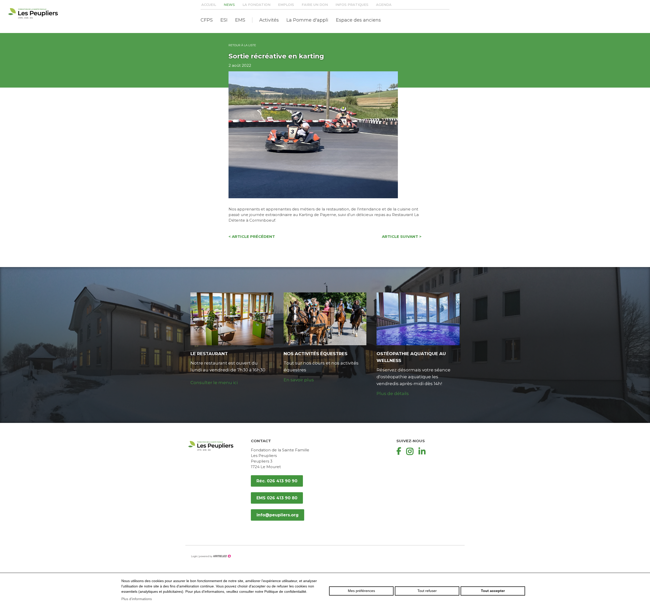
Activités (269, 20)
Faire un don (315, 5)
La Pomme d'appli (307, 20)
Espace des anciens (358, 20)
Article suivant (401, 236)
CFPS (207, 20)
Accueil (208, 5)
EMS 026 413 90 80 (276, 498)
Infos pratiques (351, 5)
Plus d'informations (136, 599)
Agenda (384, 5)
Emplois (286, 5)
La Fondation (256, 5)
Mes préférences (361, 591)
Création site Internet (214, 556)
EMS (240, 20)
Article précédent (252, 236)
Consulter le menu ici (214, 382)
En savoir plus (299, 379)
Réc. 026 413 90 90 (276, 481)
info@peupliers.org (277, 515)
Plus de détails (393, 393)
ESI (224, 20)
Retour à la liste (242, 45)
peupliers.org (33, 13)
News (229, 5)
